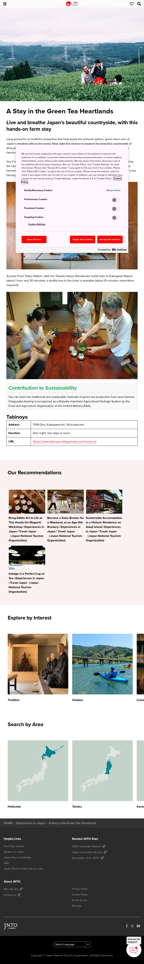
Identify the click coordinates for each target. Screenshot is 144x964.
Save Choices (34, 239)
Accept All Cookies (110, 239)
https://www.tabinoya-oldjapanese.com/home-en (65, 441)
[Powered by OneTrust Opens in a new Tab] (112, 250)
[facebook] (127, 926)
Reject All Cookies (82, 239)
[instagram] (132, 926)
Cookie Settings (37, 224)
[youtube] (138, 926)
